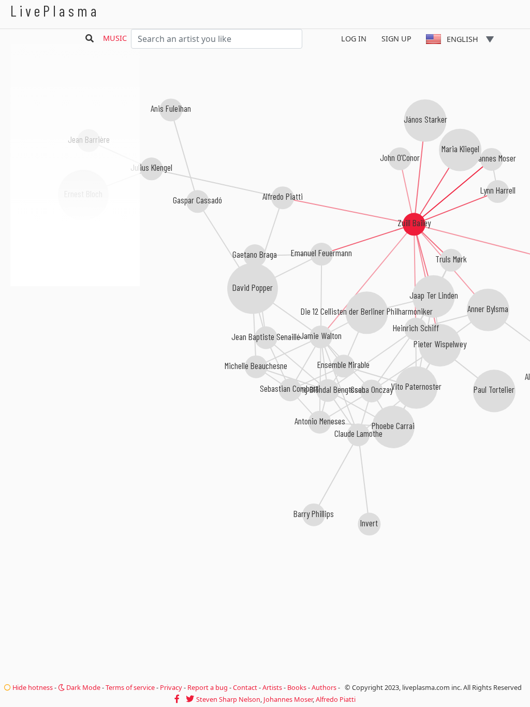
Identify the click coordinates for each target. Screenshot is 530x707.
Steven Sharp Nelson (228, 699)
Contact (245, 687)
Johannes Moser (288, 699)
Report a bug (207, 687)
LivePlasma (55, 11)
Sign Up (396, 38)
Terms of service (130, 687)
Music (115, 38)
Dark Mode (82, 687)
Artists (272, 687)
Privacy (171, 687)
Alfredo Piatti (336, 699)
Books (296, 687)
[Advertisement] (75, 341)
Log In (353, 38)
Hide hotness (32, 687)
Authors (324, 687)
